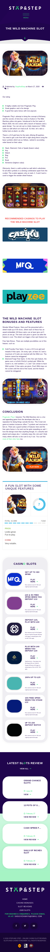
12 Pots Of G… (32, 805)
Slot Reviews (25, 907)
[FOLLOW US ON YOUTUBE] (33, 926)
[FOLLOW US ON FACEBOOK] (16, 926)
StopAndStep (20, 87)
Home (25, 899)
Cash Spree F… (32, 828)
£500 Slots (25, 910)
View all (24, 769)
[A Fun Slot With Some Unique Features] (16, 504)
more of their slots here (11, 439)
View (26, 794)
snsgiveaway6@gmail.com (28, 916)
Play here (32, 581)
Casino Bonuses (25, 903)
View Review (30, 817)
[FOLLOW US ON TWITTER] (25, 926)
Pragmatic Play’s (9, 417)
